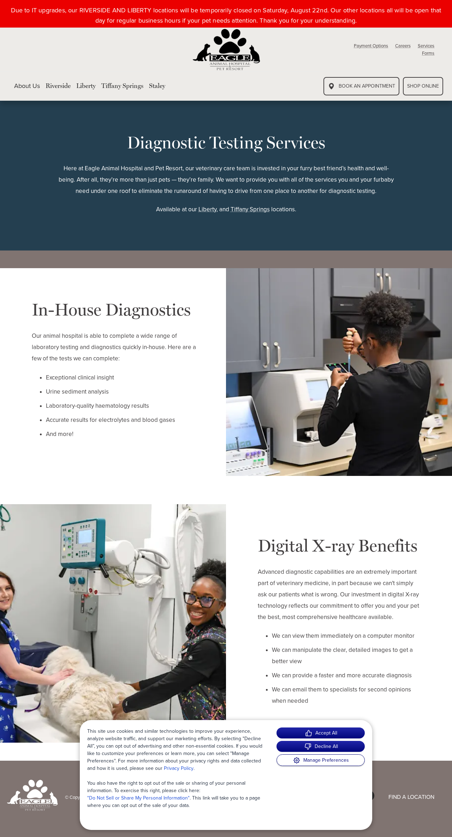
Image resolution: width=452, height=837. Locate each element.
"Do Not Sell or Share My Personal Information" (138, 798)
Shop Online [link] (423, 86)
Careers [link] (403, 45)
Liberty (86, 85)
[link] (227, 49)
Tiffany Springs (122, 85)
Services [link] (426, 45)
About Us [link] (27, 86)
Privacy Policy (179, 768)
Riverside (58, 85)
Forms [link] (428, 53)
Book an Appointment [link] (367, 86)
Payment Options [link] (371, 45)
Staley (157, 85)
